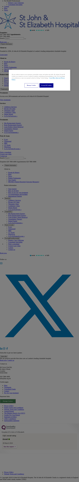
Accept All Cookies (46, 85)
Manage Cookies (31, 85)
